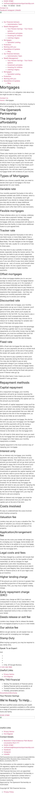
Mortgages (7, 40)
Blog (9, 51)
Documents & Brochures (8, 693)
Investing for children (14, 36)
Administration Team (14, 24)
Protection (7, 45)
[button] (17, 693)
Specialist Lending (13, 42)
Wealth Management (11, 26)
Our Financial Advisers (11, 22)
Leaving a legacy (13, 38)
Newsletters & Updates (12, 49)
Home (2, 100)
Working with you (10, 47)
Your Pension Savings (9, 696)
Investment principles (14, 33)
